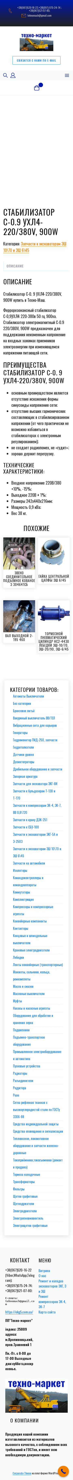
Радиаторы (20, 1073)
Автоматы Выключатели (28, 696)
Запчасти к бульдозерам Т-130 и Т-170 (34, 794)
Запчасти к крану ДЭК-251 (30, 819)
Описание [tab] (15, 266)
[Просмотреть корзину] (36, 87)
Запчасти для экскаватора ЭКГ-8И (35, 783)
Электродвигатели (25, 1210)
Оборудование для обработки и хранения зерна (33, 1019)
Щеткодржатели (23, 1203)
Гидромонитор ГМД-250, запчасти (35, 739)
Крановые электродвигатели (31, 950)
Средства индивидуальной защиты (36, 1124)
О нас (42, 1275)
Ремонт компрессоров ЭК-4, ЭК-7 (52, 1301)
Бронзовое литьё (23, 710)
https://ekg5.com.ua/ (19, 1311)
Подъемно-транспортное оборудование (29, 1041)
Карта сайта (47, 1311)
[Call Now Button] (63, 1471)
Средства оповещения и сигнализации (38, 1131)
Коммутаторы (21, 892)
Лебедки (18, 957)
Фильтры (19, 1189)
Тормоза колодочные (26, 1174)
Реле (16, 1095)
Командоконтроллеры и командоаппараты (28, 881)
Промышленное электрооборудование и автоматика (37, 1055)
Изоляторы (20, 870)
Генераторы (20, 732)
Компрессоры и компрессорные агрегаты (33, 910)
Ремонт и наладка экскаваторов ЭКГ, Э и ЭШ (52, 1286)
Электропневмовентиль (28, 1218)
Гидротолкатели (23, 747)
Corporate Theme (22, 1473)
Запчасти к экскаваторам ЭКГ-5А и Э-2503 (35, 838)
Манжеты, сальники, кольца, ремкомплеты (31, 975)
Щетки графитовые (25, 1196)
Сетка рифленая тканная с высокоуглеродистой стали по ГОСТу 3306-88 (36, 1109)
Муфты (17, 1000)
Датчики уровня (23, 754)
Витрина (44, 1270)
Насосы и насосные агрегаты (31, 1008)
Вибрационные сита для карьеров (35, 725)
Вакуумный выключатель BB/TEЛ (34, 718)
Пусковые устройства (26, 1066)
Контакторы (20, 928)
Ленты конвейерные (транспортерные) (38, 964)
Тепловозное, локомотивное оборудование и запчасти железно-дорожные (36, 1145)
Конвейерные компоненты (30, 921)
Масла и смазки (23, 986)
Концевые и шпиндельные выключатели (30, 939)
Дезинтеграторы (23, 761)
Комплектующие (23, 899)
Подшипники (21, 1029)
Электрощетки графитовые (30, 1225)
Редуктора (19, 1087)
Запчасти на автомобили (29, 863)
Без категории (22, 703)
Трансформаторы (24, 1181)
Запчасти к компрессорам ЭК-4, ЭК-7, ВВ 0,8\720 (37, 809)
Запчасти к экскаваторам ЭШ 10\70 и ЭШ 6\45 (37, 852)
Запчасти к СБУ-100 (26, 827)
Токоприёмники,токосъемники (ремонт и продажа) (38, 1164)
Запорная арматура (25, 776)
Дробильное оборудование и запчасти (37, 769)
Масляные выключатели (29, 993)
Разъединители (23, 1080)
